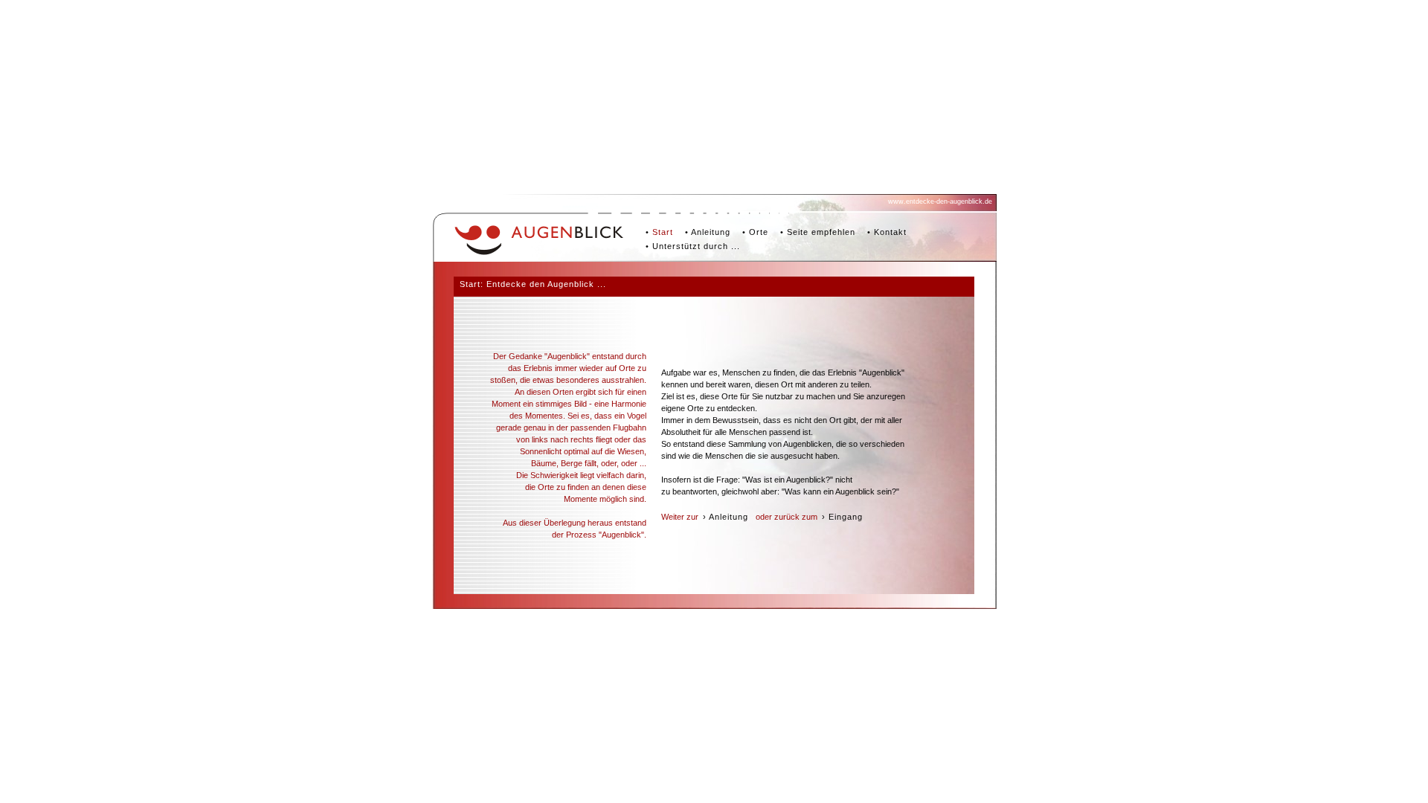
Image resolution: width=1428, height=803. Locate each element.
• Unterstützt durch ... (693, 246)
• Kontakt (887, 232)
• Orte (755, 232)
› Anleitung (725, 516)
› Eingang (842, 516)
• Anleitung (707, 232)
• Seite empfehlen (817, 232)
